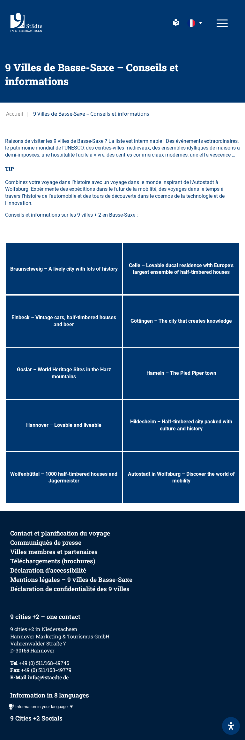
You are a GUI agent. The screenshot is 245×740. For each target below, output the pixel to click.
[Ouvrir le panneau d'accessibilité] (231, 726)
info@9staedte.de (48, 677)
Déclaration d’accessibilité (48, 570)
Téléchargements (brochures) (52, 561)
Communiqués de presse (45, 542)
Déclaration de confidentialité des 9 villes (70, 589)
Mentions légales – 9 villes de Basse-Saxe (71, 579)
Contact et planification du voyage (60, 533)
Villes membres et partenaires (54, 552)
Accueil (14, 113)
